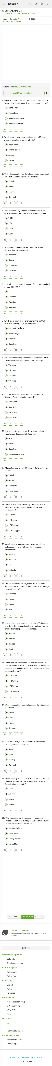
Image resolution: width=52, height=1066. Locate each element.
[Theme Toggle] (42, 4)
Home (4, 19)
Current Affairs (15, 19)
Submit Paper (12, 1044)
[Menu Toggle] (4, 4)
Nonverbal (11, 993)
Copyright (25, 1057)
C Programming (13, 1006)
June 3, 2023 (29, 19)
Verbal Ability (12, 972)
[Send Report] (21, 130)
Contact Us (14, 1057)
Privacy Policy (36, 1057)
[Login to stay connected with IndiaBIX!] (47, 4)
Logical (10, 985)
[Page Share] (36, 4)
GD (8, 1023)
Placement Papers (14, 1040)
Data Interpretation (15, 963)
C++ (8, 1010)
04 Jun (38, 917)
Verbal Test (11, 976)
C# (13, 1010)
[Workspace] (16, 130)
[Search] (30, 4)
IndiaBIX (12, 3)
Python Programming (16, 1002)
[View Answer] (5, 130)
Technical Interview (15, 1031)
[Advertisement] (26, 53)
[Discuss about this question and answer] (10, 130)
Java (9, 1014)
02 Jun (14, 917)
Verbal (9, 989)
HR (8, 1027)
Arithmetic (11, 959)
